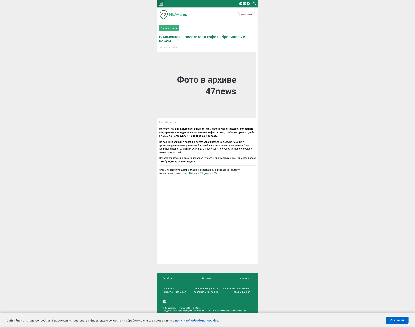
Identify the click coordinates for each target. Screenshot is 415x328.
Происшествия (169, 28)
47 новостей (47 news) (175, 307)
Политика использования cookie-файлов (236, 290)
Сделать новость (246, 14)
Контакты (245, 278)
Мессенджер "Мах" (248, 3)
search (254, 3)
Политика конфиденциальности (175, 290)
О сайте (167, 278)
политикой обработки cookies (196, 320)
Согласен (397, 320)
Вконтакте (240, 3)
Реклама (206, 278)
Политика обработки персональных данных (206, 290)
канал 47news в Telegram (195, 173)
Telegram (244, 3)
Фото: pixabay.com (168, 122)
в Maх (215, 173)
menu (160, 3)
